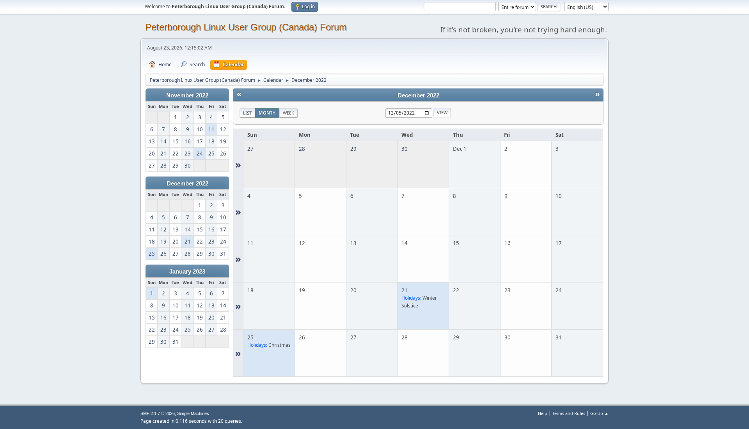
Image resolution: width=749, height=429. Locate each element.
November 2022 (187, 95)
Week (288, 113)
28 (302, 148)
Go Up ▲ (599, 413)
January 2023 (187, 271)
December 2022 (187, 183)
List (247, 113)
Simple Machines (193, 413)
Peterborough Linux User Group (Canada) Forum (246, 27)
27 (250, 148)
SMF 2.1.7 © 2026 (157, 413)
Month (267, 113)
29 (353, 148)
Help (542, 413)
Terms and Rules (568, 413)
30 (404, 148)
